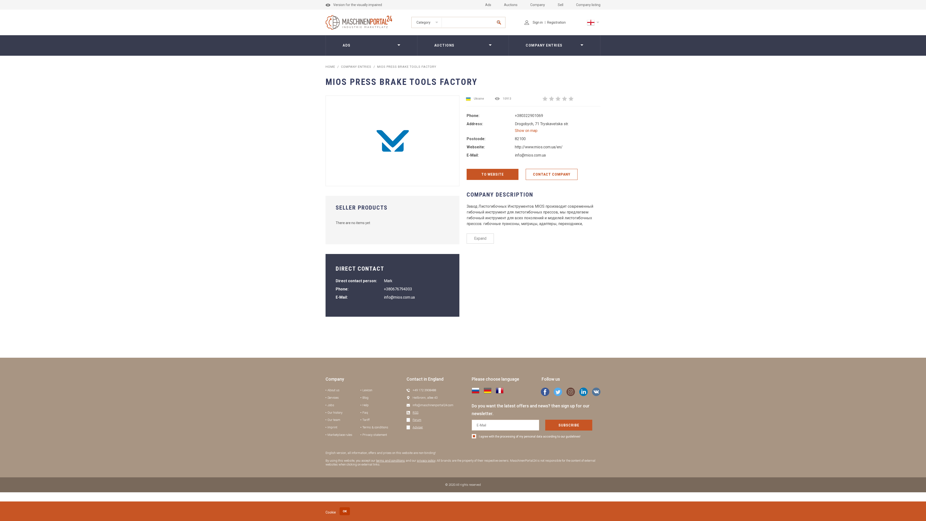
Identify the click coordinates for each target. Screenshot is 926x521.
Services (333, 397)
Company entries (544, 45)
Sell (560, 5)
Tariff (366, 420)
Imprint (332, 427)
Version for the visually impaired (357, 5)
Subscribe (568, 425)
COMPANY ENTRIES (356, 67)
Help (365, 405)
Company (537, 5)
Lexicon (367, 390)
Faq (365, 412)
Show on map (526, 130)
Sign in (538, 22)
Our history (334, 412)
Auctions (510, 5)
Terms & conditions (375, 427)
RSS (415, 412)
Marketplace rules (339, 435)
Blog (365, 397)
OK (345, 511)
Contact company (551, 174)
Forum (417, 420)
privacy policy (426, 460)
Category (423, 22)
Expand (480, 238)
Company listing (588, 5)
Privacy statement (374, 435)
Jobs (330, 405)
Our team (333, 420)
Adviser (418, 427)
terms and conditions (390, 460)
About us (333, 390)
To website (492, 174)
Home (330, 67)
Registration (556, 22)
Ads (488, 5)
